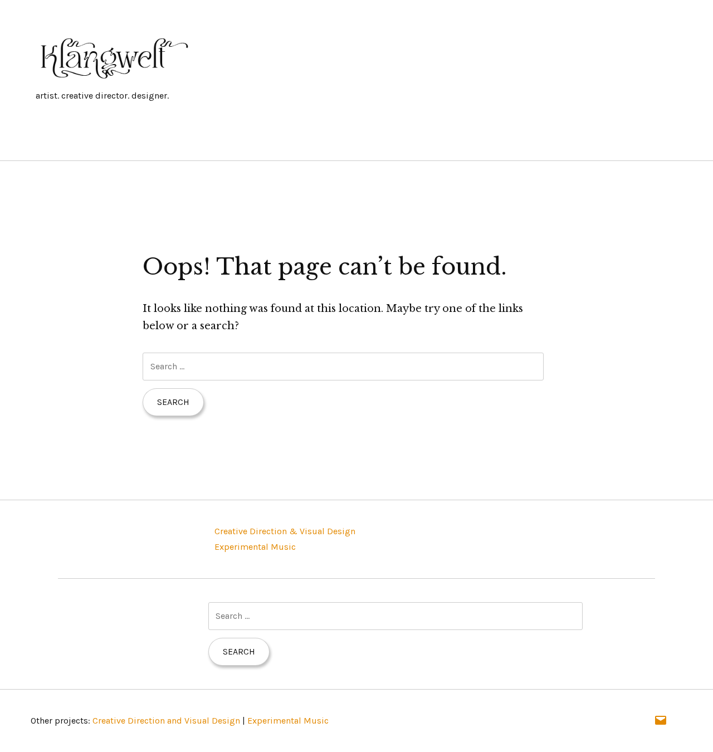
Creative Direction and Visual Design (166, 720)
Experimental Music (255, 546)
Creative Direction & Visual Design (284, 531)
